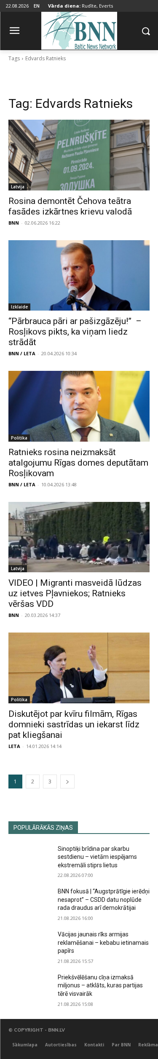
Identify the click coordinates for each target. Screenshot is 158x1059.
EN (37, 6)
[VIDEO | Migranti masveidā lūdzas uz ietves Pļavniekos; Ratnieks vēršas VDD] (79, 537)
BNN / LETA (21, 353)
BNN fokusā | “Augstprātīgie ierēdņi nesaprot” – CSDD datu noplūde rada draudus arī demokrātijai (104, 899)
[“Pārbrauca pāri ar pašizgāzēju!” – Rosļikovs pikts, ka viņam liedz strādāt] (79, 275)
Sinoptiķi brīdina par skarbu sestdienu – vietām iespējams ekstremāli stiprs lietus (97, 857)
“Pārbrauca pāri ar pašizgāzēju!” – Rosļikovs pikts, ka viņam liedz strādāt (75, 331)
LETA (14, 746)
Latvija (17, 187)
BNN (13, 223)
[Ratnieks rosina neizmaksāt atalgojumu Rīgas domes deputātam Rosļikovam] (79, 406)
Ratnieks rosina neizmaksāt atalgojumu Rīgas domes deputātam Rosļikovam (78, 462)
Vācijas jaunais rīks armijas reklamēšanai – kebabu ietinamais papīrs (103, 942)
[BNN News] (79, 29)
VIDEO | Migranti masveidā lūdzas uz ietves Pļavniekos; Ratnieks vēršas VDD (75, 593)
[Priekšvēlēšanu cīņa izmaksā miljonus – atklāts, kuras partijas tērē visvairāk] (29, 988)
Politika (19, 438)
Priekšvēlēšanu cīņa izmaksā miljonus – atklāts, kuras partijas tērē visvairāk (100, 985)
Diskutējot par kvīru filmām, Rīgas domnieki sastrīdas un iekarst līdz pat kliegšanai (73, 724)
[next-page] (67, 781)
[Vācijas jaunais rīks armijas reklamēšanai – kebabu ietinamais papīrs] (29, 945)
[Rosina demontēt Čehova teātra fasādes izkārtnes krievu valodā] (79, 155)
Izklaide (19, 307)
